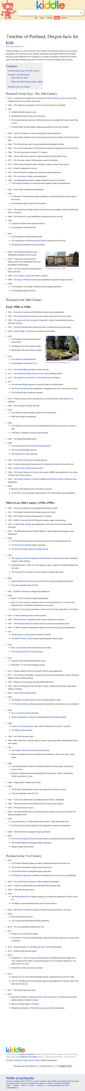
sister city (31, 565)
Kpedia (57, 18)
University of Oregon (25, 176)
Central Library (43, 373)
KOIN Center (20, 730)
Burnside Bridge (37, 445)
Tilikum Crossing (30, 958)
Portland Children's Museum (61, 479)
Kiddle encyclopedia (27, 1054)
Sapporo (42, 565)
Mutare (52, 799)
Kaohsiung (51, 773)
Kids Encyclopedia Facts (14, 46)
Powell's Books (17, 634)
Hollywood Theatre (22, 454)
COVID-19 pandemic (50, 997)
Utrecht (48, 947)
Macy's (54, 903)
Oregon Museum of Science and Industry (33, 472)
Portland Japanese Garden (27, 623)
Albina (30, 240)
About (24, 1085)
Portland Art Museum (25, 252)
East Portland (42, 240)
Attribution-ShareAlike (28, 1056)
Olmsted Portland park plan (28, 316)
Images (42, 18)
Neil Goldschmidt (26, 660)
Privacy (31, 1085)
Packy (20, 602)
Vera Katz (17, 807)
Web (36, 18)
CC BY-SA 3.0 (29, 1081)
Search (81, 12)
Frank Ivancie (19, 693)
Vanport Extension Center (27, 479)
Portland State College (22, 524)
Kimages (49, 18)
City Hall (17, 268)
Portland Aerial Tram (23, 896)
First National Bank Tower (25, 651)
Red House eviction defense (45, 1008)
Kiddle (8, 1085)
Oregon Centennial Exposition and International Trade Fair (38, 558)
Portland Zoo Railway (23, 545)
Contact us (40, 1085)
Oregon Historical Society (27, 279)
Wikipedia (34, 1083)
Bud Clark (17, 736)
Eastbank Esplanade (23, 875)
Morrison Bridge (35, 549)
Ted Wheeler (19, 990)
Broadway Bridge (24, 373)
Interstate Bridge (21, 384)
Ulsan (66, 754)
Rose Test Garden (22, 388)
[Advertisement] (42, 26)
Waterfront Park (20, 682)
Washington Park (18, 350)
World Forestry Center (23, 638)
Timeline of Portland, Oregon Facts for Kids (23, 1060)
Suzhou (24, 776)
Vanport (49, 489)
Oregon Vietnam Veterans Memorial (29, 750)
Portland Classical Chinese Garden (29, 838)
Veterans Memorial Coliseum (22, 581)
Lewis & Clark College (22, 468)
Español (64, 18)
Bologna (52, 885)
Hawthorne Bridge (22, 359)
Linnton (27, 377)
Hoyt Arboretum (17, 412)
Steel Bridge (22, 369)
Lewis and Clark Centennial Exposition (32, 320)
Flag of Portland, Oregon (32, 881)
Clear (77, 13)
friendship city (35, 947)
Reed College (19, 331)
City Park (17, 160)
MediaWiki (66, 1083)
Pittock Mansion (20, 619)
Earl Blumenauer (18, 825)
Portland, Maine (52, 98)
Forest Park (15, 493)
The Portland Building (19, 704)
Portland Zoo (22, 216)
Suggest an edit (65, 1066)
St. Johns (37, 377)
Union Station (19, 275)
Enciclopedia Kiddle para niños (58, 1085)
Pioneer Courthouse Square (22, 726)
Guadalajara (55, 717)
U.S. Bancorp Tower (23, 713)
